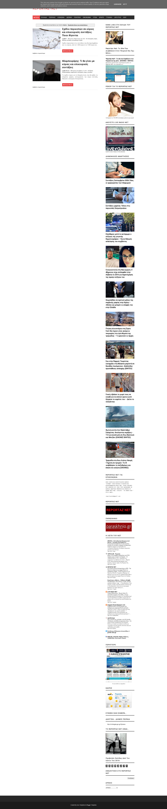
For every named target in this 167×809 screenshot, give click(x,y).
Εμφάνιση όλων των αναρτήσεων (78, 25)
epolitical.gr (111, 618)
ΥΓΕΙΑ (95, 17)
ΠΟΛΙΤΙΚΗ (77, 17)
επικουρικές (90, 38)
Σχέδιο (80, 40)
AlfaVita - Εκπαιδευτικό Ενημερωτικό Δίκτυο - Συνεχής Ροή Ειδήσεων (119, 541)
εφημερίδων (123, 683)
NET (66, 38)
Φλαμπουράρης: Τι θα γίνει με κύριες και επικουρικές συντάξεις (78, 64)
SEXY (124, 17)
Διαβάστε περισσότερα (39, 53)
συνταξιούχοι (75, 40)
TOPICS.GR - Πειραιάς (114, 554)
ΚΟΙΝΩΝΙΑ (61, 17)
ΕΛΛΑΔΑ (44, 17)
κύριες (95, 38)
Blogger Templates (91, 805)
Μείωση (64, 40)
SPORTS (101, 17)
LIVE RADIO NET (112, 591)
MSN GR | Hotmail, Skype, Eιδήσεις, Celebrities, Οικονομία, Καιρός (118, 637)
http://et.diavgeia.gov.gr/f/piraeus (116, 724)
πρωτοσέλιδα (116, 683)
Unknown (67, 70)
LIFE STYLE (117, 17)
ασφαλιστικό (74, 72)
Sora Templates (81, 805)
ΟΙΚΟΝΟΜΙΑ (87, 17)
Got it (125, 4)
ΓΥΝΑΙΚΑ (109, 17)
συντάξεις (69, 40)
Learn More (117, 4)
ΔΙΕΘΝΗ (69, 17)
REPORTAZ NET (45, 8)
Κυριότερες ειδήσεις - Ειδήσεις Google (119, 580)
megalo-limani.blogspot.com (116, 605)
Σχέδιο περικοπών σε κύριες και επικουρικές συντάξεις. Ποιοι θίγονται (78, 32)
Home (37, 17)
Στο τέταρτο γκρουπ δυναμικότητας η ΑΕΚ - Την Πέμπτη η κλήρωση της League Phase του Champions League (119, 570)
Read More (68, 51)
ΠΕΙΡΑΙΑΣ (52, 17)
